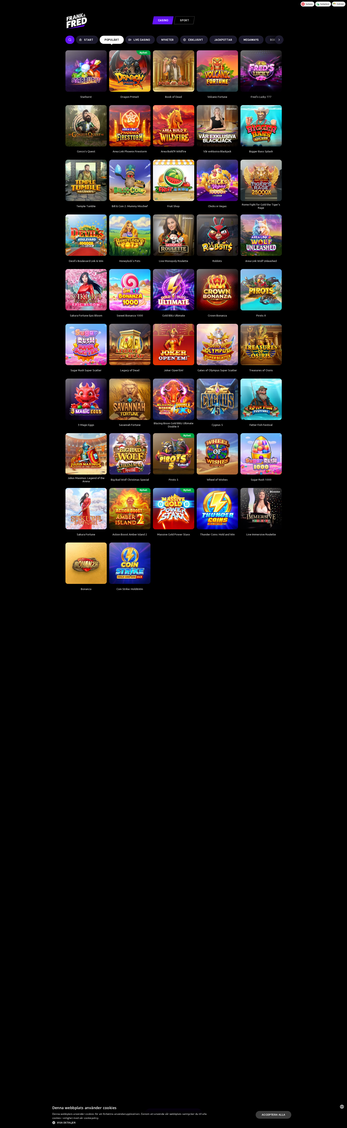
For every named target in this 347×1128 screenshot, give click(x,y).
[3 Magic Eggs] (86, 399)
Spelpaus (309, 4)
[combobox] (342, 1107)
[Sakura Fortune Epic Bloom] (86, 289)
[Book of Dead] (173, 71)
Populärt (112, 40)
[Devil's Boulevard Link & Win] (86, 235)
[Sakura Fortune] (86, 508)
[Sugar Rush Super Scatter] (86, 344)
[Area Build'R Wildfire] (173, 125)
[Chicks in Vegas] (217, 180)
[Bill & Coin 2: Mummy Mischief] (130, 180)
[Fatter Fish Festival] (261, 399)
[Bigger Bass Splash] (261, 125)
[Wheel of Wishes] (217, 454)
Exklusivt (195, 40)
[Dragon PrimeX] (130, 71)
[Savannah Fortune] (130, 399)
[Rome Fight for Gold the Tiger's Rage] (261, 180)
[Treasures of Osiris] (261, 344)
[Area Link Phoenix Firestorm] (130, 125)
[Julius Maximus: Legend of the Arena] (86, 454)
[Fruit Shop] (173, 180)
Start (88, 40)
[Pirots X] (261, 289)
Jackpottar (223, 40)
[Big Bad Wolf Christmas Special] (130, 454)
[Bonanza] (86, 563)
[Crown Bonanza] (217, 289)
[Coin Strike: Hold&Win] (130, 563)
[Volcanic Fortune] (217, 71)
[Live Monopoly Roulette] (173, 235)
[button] (130, 1122)
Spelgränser (324, 4)
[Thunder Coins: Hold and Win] (217, 508)
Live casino (141, 40)
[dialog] (173, 1115)
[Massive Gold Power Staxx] (173, 508)
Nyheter (167, 40)
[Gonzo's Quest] (86, 125)
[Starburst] (86, 71)
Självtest (340, 4)
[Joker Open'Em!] (173, 344)
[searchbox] (69, 40)
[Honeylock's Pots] (130, 235)
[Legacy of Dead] (130, 344)
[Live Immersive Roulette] (261, 508)
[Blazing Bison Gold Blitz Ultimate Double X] (173, 399)
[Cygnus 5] (217, 399)
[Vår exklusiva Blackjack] (217, 125)
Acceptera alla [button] (273, 1114)
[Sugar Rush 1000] (261, 454)
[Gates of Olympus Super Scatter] (217, 344)
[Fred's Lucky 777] (261, 71)
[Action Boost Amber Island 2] (130, 508)
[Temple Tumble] (86, 180)
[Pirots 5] (173, 454)
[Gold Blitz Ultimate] (173, 289)
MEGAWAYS (251, 40)
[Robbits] (217, 235)
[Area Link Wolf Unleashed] (261, 235)
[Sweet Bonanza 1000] (130, 289)
